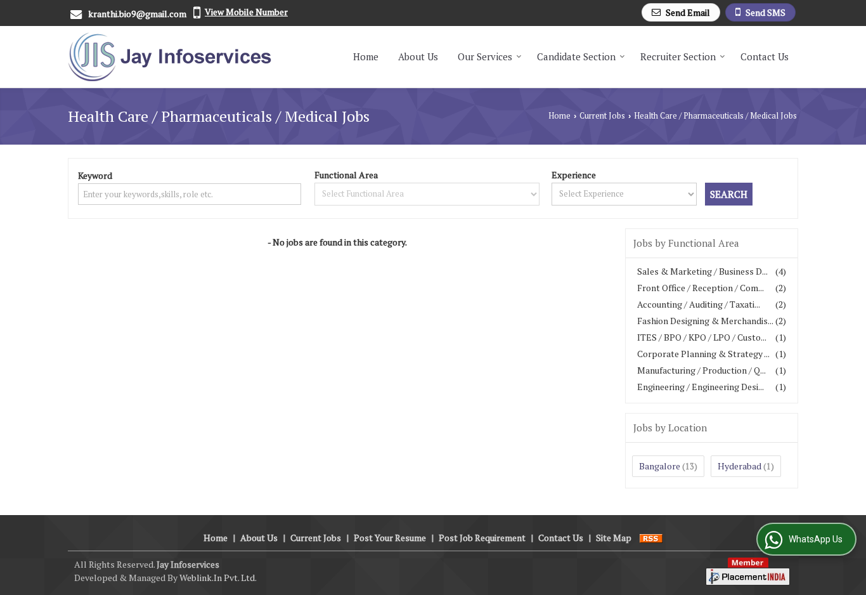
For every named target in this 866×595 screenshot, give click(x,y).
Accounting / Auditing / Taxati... (698, 304)
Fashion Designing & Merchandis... (705, 321)
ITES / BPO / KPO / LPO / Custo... (701, 337)
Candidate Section (576, 56)
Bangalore (659, 466)
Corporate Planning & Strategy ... (703, 354)
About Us (418, 56)
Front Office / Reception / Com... (700, 288)
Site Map (613, 538)
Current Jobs (602, 115)
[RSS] (651, 538)
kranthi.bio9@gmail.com (137, 14)
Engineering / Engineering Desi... (700, 387)
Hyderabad (739, 466)
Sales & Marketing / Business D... (702, 271)
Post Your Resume (390, 538)
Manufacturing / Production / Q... (701, 370)
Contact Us (764, 56)
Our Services (485, 56)
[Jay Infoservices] (169, 56)
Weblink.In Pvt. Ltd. (218, 578)
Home (365, 56)
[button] (246, 12)
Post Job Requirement (482, 538)
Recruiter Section (678, 56)
